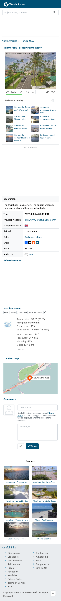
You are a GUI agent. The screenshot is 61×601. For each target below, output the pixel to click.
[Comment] (27, 92)
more (21, 349)
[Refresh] (45, 312)
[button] (47, 92)
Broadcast (13, 556)
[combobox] (31, 12)
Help (38, 560)
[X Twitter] (29, 243)
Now (6, 312)
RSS (10, 586)
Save (33, 446)
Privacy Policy (15, 579)
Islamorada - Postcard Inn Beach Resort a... (22, 138)
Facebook (13, 571)
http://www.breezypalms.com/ (40, 219)
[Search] (54, 12)
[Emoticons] (21, 446)
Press (11, 568)
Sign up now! (14, 553)
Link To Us (41, 568)
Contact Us (42, 553)
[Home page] (14, 4)
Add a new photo (33, 237)
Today (13, 312)
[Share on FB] (26, 243)
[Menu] (53, 4)
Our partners (42, 564)
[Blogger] (33, 243)
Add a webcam (15, 560)
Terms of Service (16, 582)
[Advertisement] (30, 26)
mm (30, 254)
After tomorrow (35, 312)
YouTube (12, 575)
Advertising (42, 556)
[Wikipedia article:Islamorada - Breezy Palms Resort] (26, 225)
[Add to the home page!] (33, 92)
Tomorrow (22, 312)
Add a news (14, 564)
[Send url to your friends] (37, 243)
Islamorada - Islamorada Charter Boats (48, 110)
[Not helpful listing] (20, 92)
